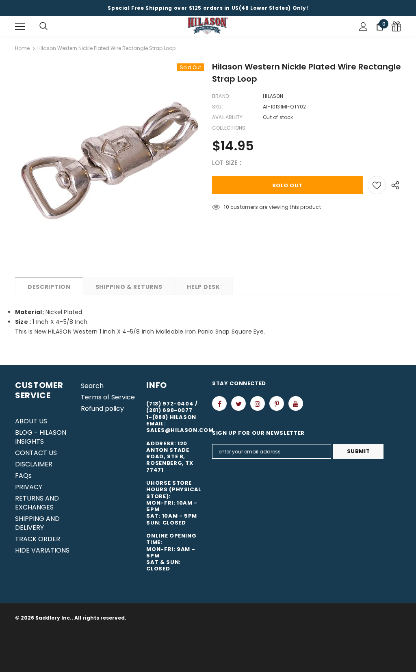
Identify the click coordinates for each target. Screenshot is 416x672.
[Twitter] (238, 403)
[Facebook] (219, 403)
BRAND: (221, 96)
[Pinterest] (276, 403)
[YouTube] (295, 403)
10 (226, 207)
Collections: (229, 127)
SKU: (217, 106)
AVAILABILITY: (228, 117)
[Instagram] (257, 403)
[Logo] (208, 26)
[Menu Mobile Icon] (20, 26)
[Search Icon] (43, 26)
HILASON (273, 96)
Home (22, 48)
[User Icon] (363, 26)
